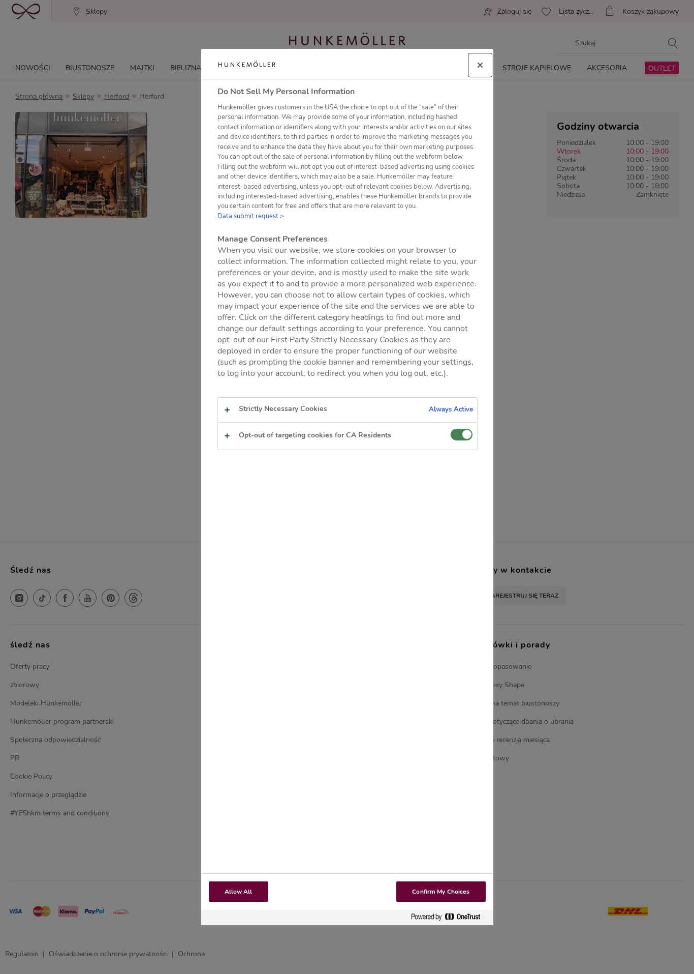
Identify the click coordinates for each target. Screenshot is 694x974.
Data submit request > (250, 216)
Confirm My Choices (440, 892)
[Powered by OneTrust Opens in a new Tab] (449, 917)
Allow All (239, 892)
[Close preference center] (480, 65)
